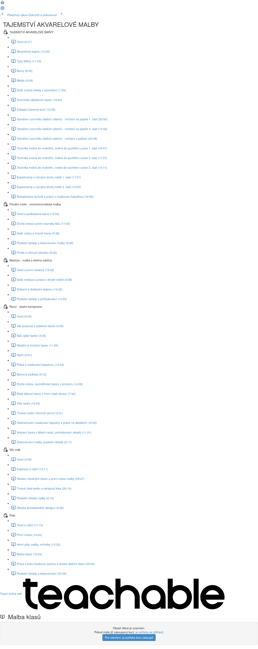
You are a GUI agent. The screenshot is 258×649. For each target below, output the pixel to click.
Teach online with (11, 594)
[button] (2, 4)
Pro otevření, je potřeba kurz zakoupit (129, 637)
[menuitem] (2, 9)
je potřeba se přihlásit (149, 632)
